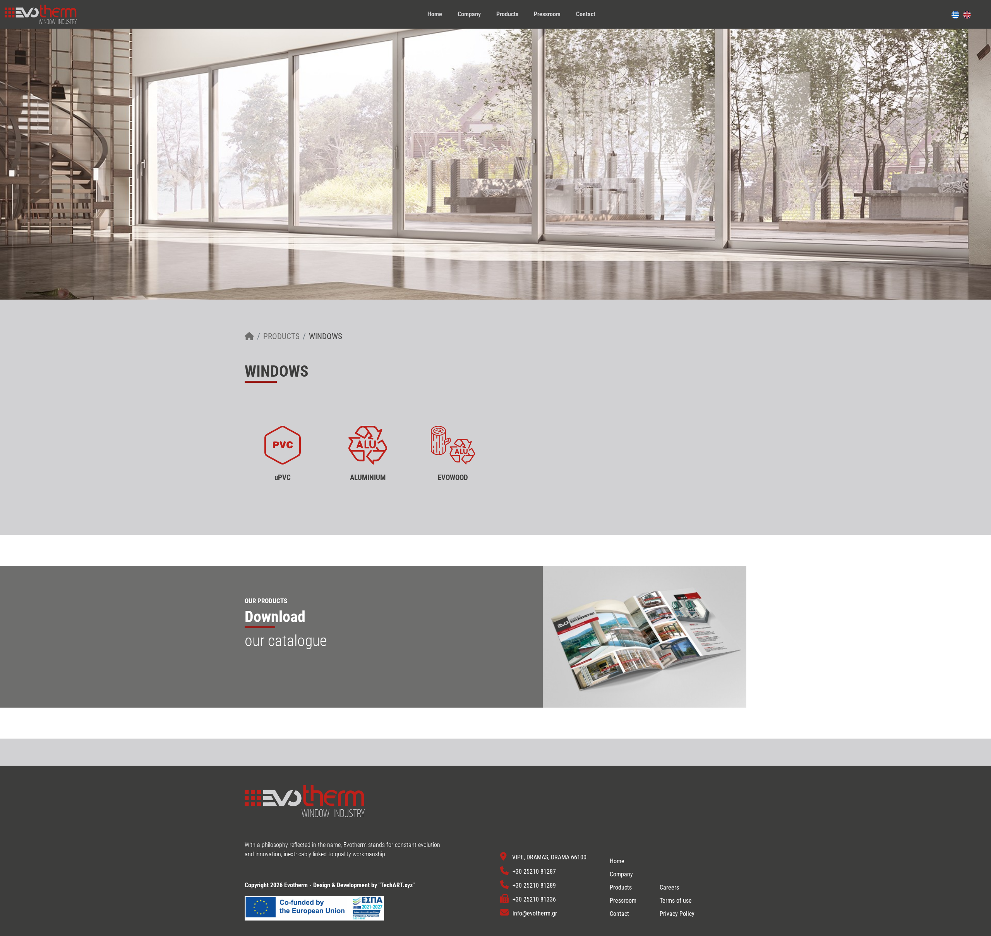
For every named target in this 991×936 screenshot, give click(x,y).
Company (469, 14)
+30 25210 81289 (534, 885)
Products (507, 14)
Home (434, 14)
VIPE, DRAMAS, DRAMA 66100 (549, 857)
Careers (669, 887)
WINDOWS (325, 336)
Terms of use (676, 900)
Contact (585, 14)
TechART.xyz (397, 885)
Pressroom (547, 14)
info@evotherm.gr (535, 913)
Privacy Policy (677, 913)
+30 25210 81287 (534, 871)
